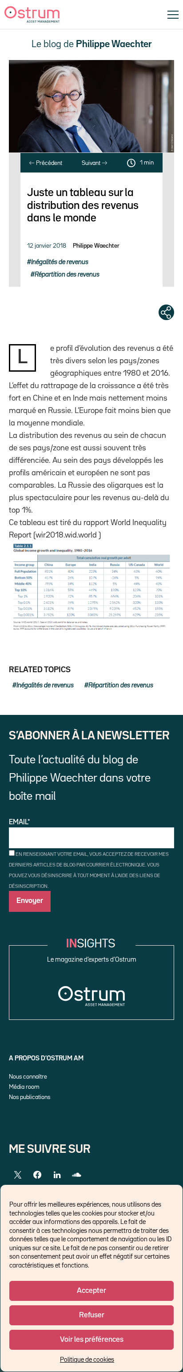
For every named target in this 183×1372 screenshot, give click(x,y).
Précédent (48, 163)
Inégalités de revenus (59, 262)
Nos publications (29, 1097)
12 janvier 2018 (46, 246)
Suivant (92, 163)
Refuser (91, 1315)
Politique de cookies (87, 1360)
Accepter (91, 1291)
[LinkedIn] (57, 1175)
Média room (24, 1087)
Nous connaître (28, 1076)
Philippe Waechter (96, 246)
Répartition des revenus (67, 274)
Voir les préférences (91, 1339)
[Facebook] (37, 1175)
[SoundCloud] (76, 1175)
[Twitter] (17, 1175)
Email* (19, 822)
